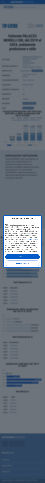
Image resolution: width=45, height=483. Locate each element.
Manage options (22, 263)
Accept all (22, 257)
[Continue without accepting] (22, 222)
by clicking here (31, 239)
